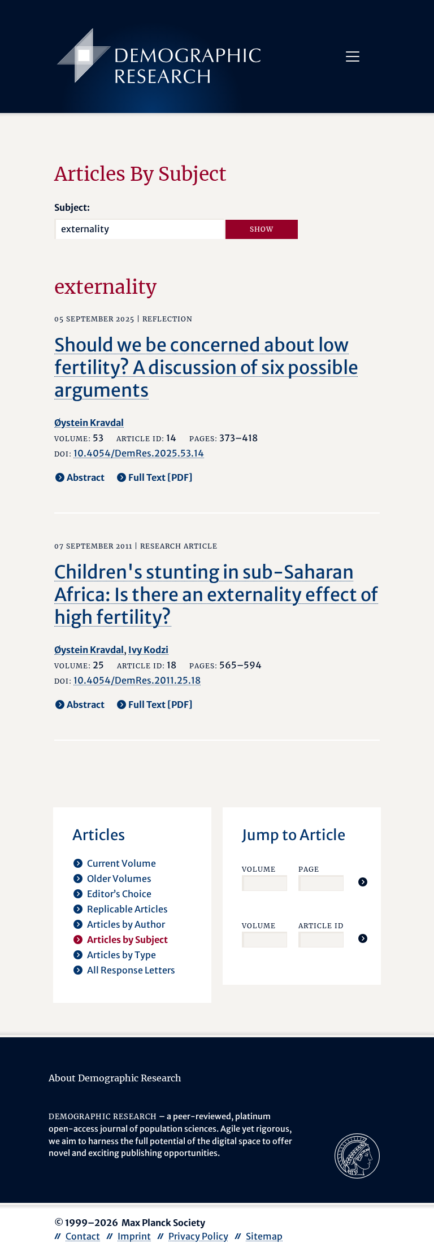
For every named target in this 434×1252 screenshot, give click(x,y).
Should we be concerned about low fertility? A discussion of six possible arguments (206, 368)
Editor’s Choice (119, 893)
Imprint (134, 1236)
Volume (259, 869)
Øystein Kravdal (89, 422)
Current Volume (121, 863)
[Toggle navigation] (353, 56)
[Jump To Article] (363, 882)
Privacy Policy (198, 1236)
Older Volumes (119, 878)
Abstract (86, 477)
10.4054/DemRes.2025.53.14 (138, 453)
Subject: (72, 207)
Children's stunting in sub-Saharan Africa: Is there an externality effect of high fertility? (216, 595)
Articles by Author (126, 924)
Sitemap (264, 1236)
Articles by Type (121, 954)
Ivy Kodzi (148, 649)
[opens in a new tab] (357, 1155)
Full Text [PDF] (160, 477)
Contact (83, 1236)
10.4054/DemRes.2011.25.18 (137, 680)
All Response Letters (131, 970)
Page (308, 869)
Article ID (321, 925)
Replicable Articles (127, 909)
